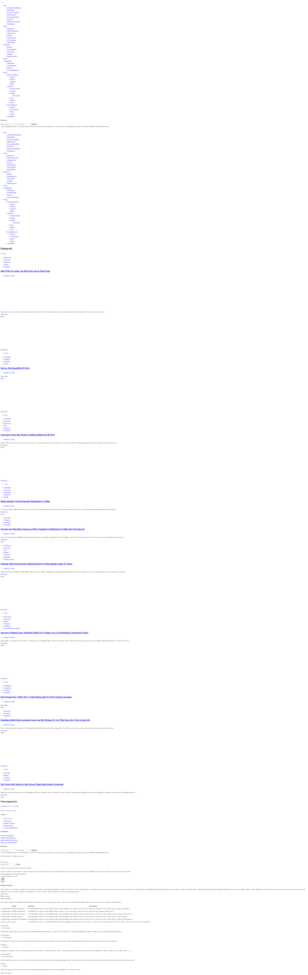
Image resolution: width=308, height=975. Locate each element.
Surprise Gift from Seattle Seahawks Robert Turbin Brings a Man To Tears (36, 564)
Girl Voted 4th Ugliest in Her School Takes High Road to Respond (32, 784)
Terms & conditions (10, 827)
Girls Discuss (11, 38)
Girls (5, 26)
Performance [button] (5, 935)
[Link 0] (1, 2)
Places (6, 364)
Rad (5, 5)
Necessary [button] (4, 894)
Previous (4, 806)
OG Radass (10, 116)
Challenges (11, 63)
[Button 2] (1, 129)
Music (12, 111)
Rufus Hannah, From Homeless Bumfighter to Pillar (25, 501)
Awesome (7, 259)
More (6, 72)
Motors (12, 79)
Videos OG (7, 257)
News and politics (13, 17)
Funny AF (7, 44)
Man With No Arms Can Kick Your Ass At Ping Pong (25, 271)
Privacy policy (8, 825)
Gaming (13, 81)
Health (12, 93)
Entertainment (12, 105)
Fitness (12, 91)
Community (8, 61)
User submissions (13, 70)
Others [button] (3, 963)
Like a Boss (7, 616)
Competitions (11, 65)
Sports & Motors (13, 75)
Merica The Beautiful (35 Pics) (15, 368)
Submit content (9, 823)
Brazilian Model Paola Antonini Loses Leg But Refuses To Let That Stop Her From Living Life (45, 720)
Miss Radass (11, 42)
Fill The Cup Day (12, 31)
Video (6, 58)
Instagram (7, 492)
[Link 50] (2, 129)
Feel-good (10, 51)
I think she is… (12, 33)
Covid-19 (10, 19)
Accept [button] (15, 876)
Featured (7, 262)
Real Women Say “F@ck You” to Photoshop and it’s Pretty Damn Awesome (36, 697)
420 (11, 98)
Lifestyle (10, 86)
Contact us (7, 821)
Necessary (6, 896)
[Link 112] (25, 309)
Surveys (9, 68)
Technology (11, 24)
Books (12, 114)
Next (17, 806)
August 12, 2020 (9, 275)
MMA (12, 84)
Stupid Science (12, 56)
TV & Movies (14, 109)
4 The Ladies (11, 40)
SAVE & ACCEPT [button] (6, 973)
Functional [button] (4, 925)
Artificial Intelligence (14, 8)
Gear (12, 102)
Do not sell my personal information (13, 874)
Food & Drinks (15, 88)
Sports (12, 77)
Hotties (9, 35)
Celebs (12, 107)
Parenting (7, 524)
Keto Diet (16, 95)
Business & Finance (13, 21)
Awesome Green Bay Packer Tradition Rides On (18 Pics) (28, 435)
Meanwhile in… (12, 49)
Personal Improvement (12, 628)
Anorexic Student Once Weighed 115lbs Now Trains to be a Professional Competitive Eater (44, 632)
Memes (9, 47)
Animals (9, 54)
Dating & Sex (11, 14)
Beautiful (7, 692)
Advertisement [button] (6, 954)
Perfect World (9, 559)
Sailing (12, 100)
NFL (5, 425)
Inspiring (7, 266)
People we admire (13, 12)
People (6, 264)
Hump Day (10, 28)
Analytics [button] (4, 944)
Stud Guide (11, 10)
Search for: (4, 862)
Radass (6, 552)
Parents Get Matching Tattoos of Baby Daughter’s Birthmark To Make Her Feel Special (42, 529)
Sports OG (7, 423)
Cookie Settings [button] (6, 876)
